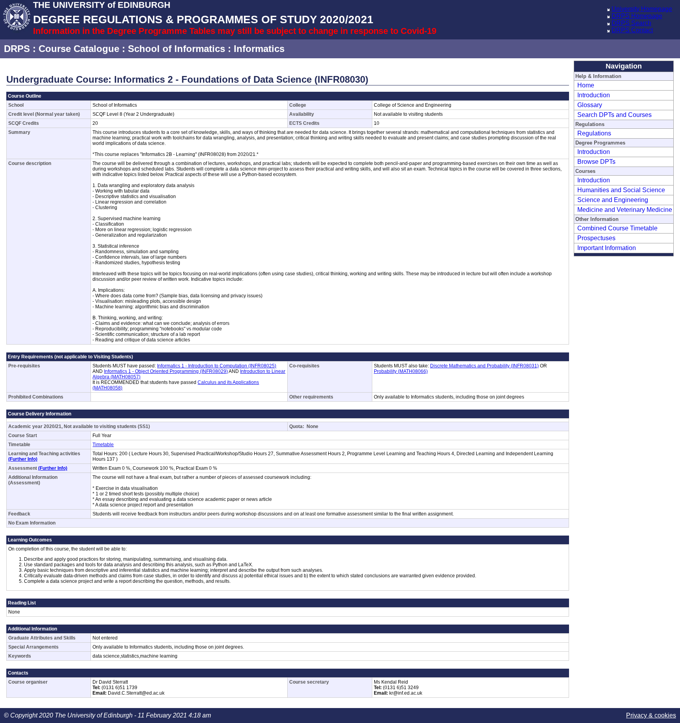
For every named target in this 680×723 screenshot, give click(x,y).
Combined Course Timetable (617, 228)
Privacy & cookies (651, 715)
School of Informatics (176, 48)
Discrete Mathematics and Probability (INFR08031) (484, 366)
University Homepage (642, 9)
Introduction (593, 95)
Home (585, 85)
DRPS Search (631, 23)
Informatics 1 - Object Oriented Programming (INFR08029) (166, 371)
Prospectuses (596, 238)
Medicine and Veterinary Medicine (624, 209)
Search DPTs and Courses (614, 114)
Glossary (589, 105)
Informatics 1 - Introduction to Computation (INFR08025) (216, 366)
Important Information (606, 248)
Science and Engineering (612, 200)
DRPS (17, 48)
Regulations (594, 133)
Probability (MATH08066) (401, 371)
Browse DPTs (596, 161)
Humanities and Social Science (621, 190)
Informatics (259, 48)
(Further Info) (22, 459)
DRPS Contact (632, 30)
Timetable (103, 444)
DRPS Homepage (637, 16)
